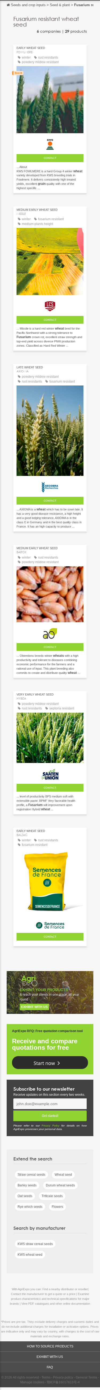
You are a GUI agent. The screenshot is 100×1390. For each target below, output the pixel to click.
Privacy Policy (50, 1125)
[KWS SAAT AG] (50, 143)
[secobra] (50, 485)
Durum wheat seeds (60, 1185)
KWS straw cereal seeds (35, 1244)
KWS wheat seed (30, 1255)
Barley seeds (27, 1185)
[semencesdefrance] (50, 924)
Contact (50, 157)
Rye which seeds (30, 1207)
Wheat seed (63, 1175)
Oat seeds (25, 1196)
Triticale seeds (52, 1196)
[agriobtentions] (50, 632)
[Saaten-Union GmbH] (50, 773)
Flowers (57, 1207)
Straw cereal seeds (31, 1175)
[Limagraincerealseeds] (50, 305)
